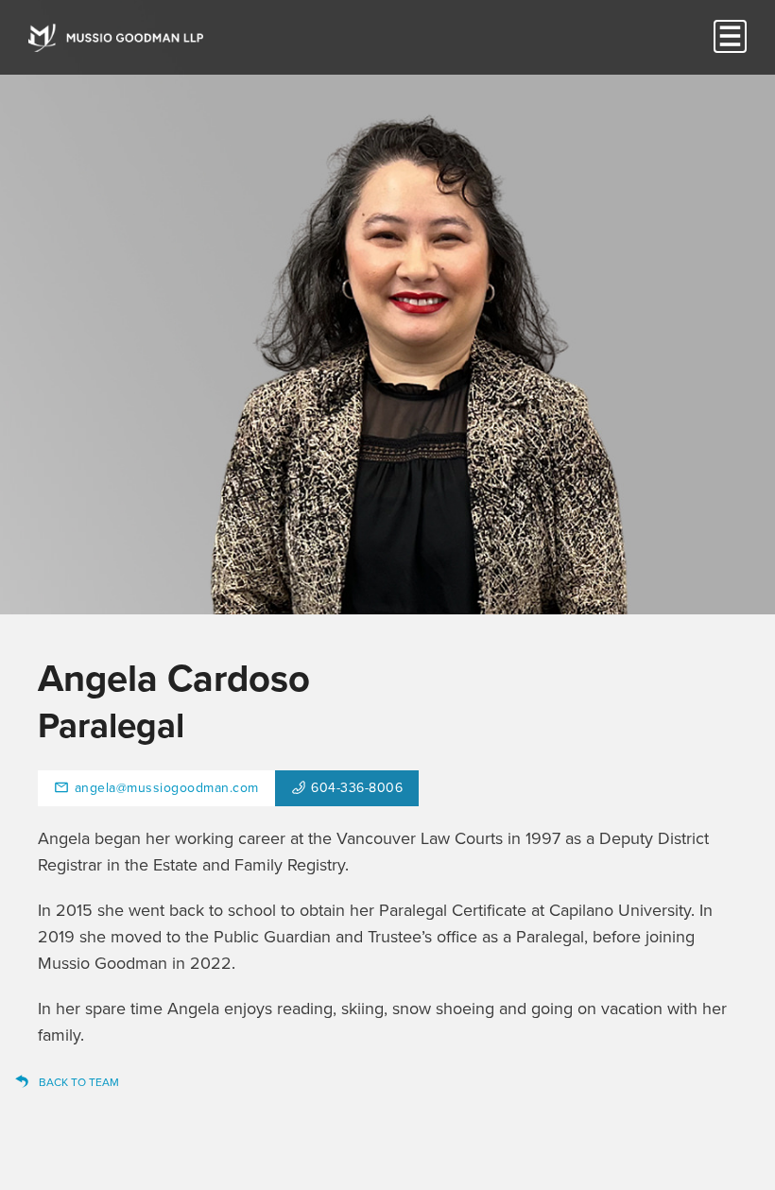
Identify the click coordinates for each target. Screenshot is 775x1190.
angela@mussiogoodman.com (167, 788)
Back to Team (79, 1082)
